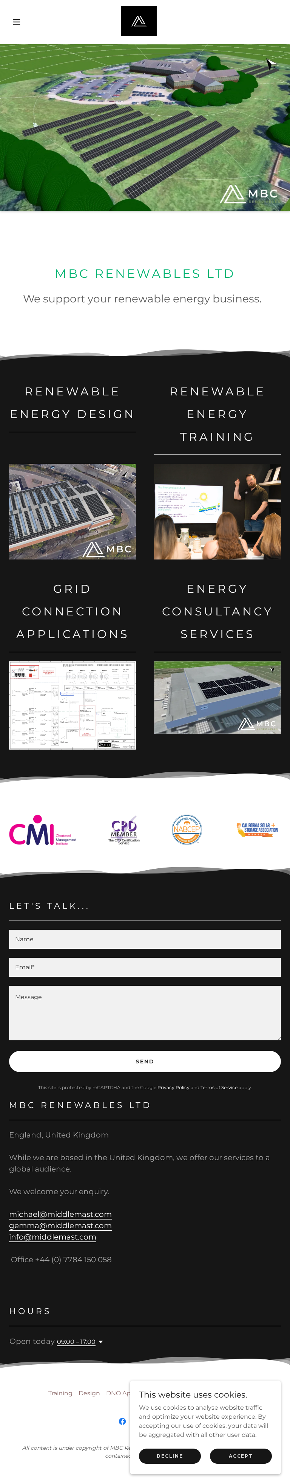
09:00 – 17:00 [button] (76, 1341)
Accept (241, 1456)
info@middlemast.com (52, 1236)
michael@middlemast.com (60, 1214)
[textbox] (145, 939)
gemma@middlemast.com (60, 1225)
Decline (170, 1456)
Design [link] (89, 1393)
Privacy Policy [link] (173, 1087)
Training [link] (60, 1393)
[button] (16, 21)
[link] (139, 21)
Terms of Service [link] (219, 1087)
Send (145, 1061)
